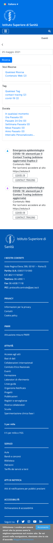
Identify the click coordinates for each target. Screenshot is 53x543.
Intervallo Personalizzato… (20, 134)
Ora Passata (14, 117)
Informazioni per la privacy (17, 307)
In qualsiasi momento (17, 113)
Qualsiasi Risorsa (14, 72)
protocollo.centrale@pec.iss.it (24, 287)
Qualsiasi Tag (12, 91)
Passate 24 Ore (15, 120)
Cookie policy (10, 315)
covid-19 (12, 98)
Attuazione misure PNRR (16, 334)
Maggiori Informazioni (23, 539)
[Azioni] (5, 4)
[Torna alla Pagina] (2, 44)
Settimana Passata (17, 124)
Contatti (8, 311)
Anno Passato (15, 131)
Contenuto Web (16, 75)
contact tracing (15, 94)
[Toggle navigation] (5, 31)
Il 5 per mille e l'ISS (13, 433)
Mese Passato (15, 127)
